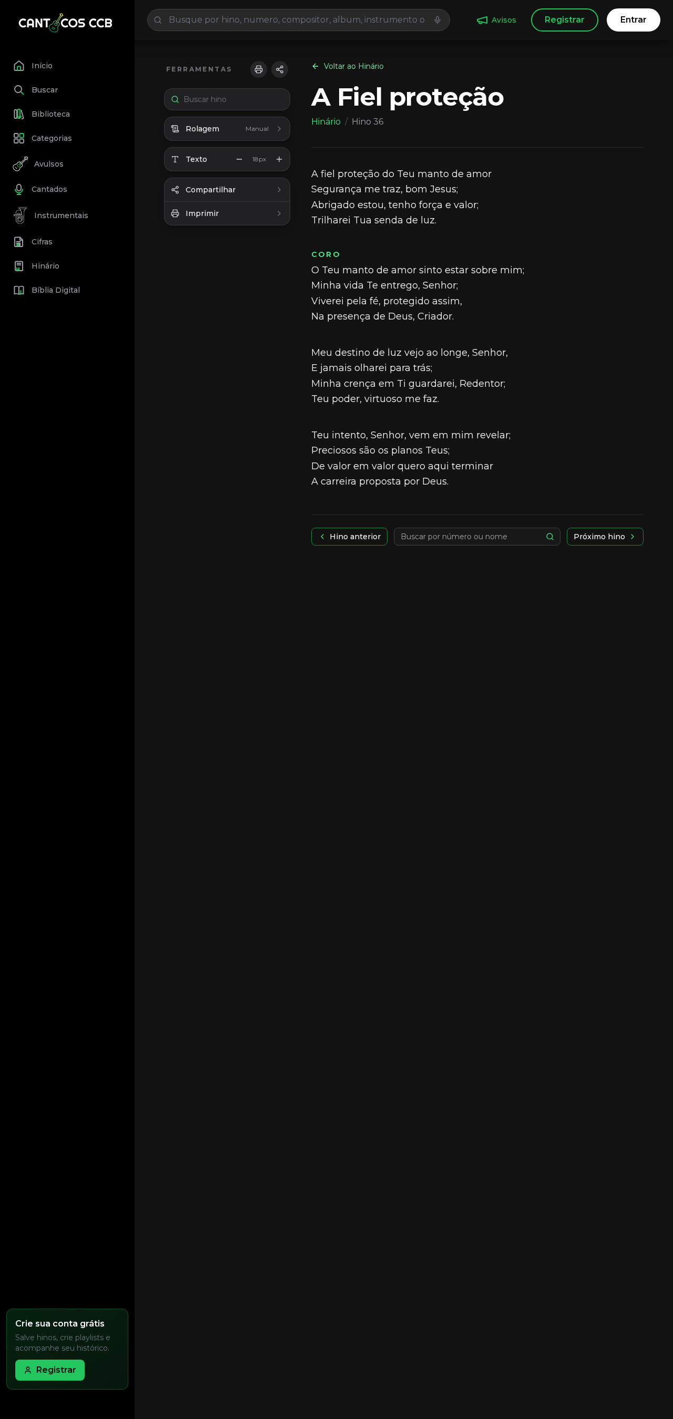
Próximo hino (599, 536)
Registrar (565, 20)
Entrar (633, 20)
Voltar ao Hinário (354, 66)
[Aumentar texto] (279, 159)
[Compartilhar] (279, 69)
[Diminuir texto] (239, 159)
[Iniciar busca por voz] (437, 20)
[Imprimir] (258, 69)
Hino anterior (355, 536)
